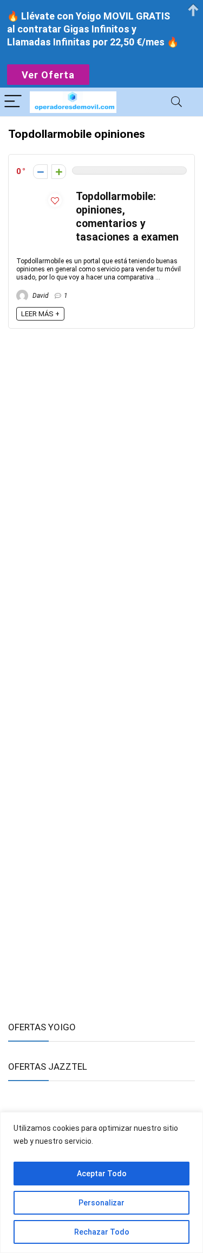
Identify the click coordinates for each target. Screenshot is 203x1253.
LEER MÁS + (40, 314)
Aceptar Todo (102, 1173)
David (40, 295)
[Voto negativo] (40, 171)
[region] (101, 1182)
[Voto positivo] (58, 171)
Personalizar (101, 1202)
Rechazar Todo (101, 1232)
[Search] (176, 102)
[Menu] (13, 102)
